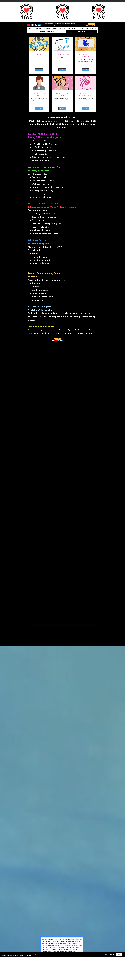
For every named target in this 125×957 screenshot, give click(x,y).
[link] (39, 55)
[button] (39, 69)
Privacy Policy (28, 955)
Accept (118, 954)
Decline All (111, 954)
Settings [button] (105, 954)
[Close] (123, 954)
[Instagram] (28, 25)
